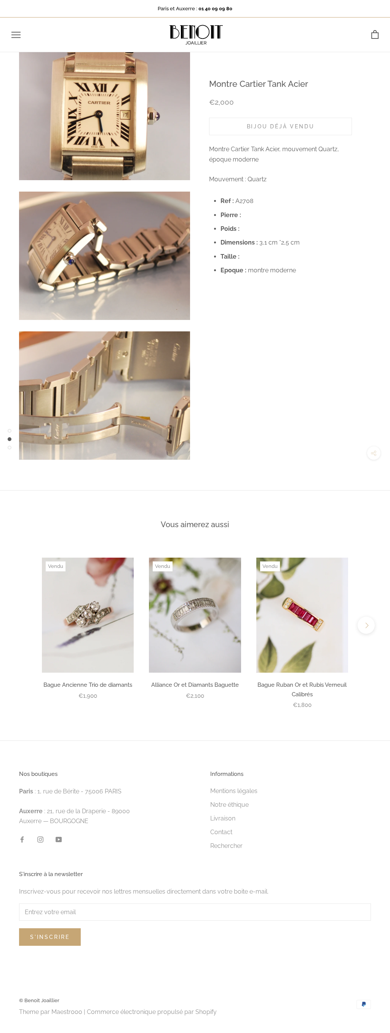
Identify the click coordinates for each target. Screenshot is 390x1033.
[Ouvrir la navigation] (16, 35)
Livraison (222, 818)
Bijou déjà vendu (281, 126)
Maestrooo (66, 1011)
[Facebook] (22, 839)
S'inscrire (50, 937)
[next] (366, 625)
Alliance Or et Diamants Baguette (195, 684)
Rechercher (226, 845)
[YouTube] (59, 839)
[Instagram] (40, 839)
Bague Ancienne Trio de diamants (87, 684)
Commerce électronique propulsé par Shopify (152, 1011)
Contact (221, 832)
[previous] (23, 625)
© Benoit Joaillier (39, 1000)
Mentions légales (233, 791)
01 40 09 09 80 (215, 8)
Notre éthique (229, 804)
